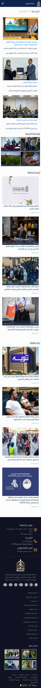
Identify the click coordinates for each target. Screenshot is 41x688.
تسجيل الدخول (24, 674)
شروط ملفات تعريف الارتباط (23, 678)
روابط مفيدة (32, 638)
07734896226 (27, 541)
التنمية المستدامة (30, 605)
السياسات (33, 601)
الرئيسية (35, 11)
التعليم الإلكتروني (30, 617)
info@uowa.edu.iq (25, 551)
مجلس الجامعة (31, 597)
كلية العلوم (30, 3)
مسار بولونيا (33, 609)
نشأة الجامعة (32, 592)
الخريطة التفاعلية (31, 613)
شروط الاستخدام (21, 677)
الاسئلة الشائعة (31, 634)
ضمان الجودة (32, 630)
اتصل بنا (34, 674)
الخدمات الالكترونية (30, 622)
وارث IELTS (33, 626)
